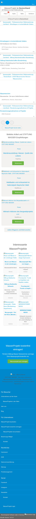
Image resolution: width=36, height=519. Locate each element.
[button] (3, 122)
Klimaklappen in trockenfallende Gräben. (13, 41)
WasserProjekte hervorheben (11, 431)
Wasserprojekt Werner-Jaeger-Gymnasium (25, 263)
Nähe (22, 13)
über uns (3, 406)
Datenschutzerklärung (7, 462)
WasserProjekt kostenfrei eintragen (11, 426)
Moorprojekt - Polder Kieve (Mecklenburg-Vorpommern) (10, 314)
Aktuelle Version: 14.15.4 (7, 517)
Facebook (4, 482)
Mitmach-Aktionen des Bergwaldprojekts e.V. (18, 213)
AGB (2, 457)
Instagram (4, 487)
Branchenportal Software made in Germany (12, 515)
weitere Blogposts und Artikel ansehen (18, 230)
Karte (14, 13)
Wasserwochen (5, 93)
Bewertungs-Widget (7, 436)
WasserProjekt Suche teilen (13, 128)
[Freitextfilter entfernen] (28, 3)
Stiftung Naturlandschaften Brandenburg (13, 60)
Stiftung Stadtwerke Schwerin (10, 285)
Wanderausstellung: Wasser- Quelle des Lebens (18, 154)
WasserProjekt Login (9, 506)
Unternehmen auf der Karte (9, 396)
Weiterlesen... (18, 163)
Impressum (4, 452)
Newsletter (4, 492)
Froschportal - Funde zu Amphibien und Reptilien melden (25, 287)
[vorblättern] (30, 30)
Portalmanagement (6, 472)
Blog (2, 411)
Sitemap (3, 467)
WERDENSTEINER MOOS (25, 311)
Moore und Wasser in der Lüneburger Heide (10, 263)
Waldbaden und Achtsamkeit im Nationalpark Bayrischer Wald (18, 183)
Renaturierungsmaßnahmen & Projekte (13, 111)
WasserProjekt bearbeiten (8, 422)
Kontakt (5, 441)
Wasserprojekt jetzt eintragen (19, 361)
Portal (19, 149)
